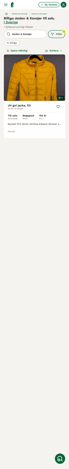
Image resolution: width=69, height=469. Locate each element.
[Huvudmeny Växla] (6, 4)
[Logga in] (63, 5)
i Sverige (11, 22)
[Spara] (58, 107)
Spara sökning (19, 50)
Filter (60, 33)
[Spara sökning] (60, 458)
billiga (13, 42)
